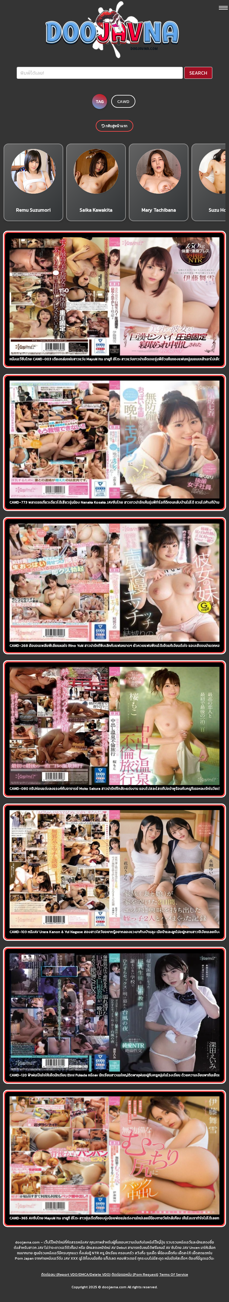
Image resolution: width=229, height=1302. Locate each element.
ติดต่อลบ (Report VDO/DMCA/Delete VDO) (76, 1274)
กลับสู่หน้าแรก (116, 126)
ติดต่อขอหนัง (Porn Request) (135, 1274)
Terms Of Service (173, 1274)
